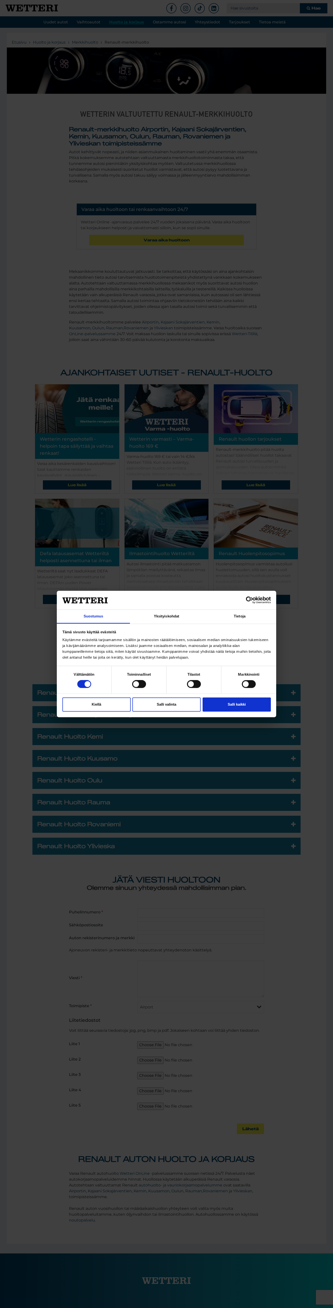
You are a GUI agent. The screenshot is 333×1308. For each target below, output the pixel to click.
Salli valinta (166, 704)
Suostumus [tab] (93, 616)
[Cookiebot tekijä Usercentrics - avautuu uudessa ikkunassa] (249, 600)
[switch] (139, 684)
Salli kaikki (237, 704)
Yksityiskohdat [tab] (166, 616)
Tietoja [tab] (239, 616)
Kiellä (96, 704)
